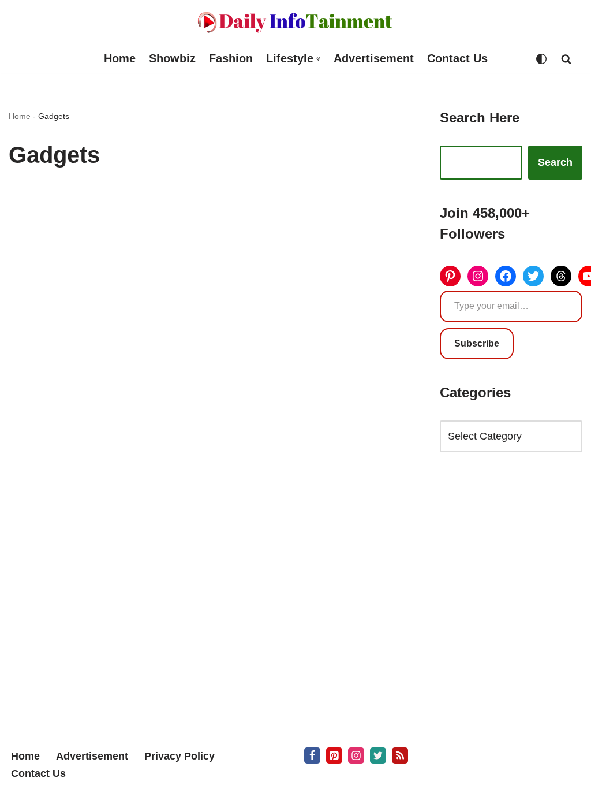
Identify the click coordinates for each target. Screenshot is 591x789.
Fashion (231, 58)
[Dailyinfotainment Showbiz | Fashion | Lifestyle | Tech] (295, 22)
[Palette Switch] (541, 59)
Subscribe (476, 343)
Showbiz (172, 58)
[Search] (566, 59)
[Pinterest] (450, 276)
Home (120, 58)
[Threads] (561, 276)
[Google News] (400, 755)
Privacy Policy (179, 756)
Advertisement (374, 58)
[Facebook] (505, 276)
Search (555, 162)
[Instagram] (477, 276)
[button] (318, 59)
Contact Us (457, 58)
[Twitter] (533, 276)
